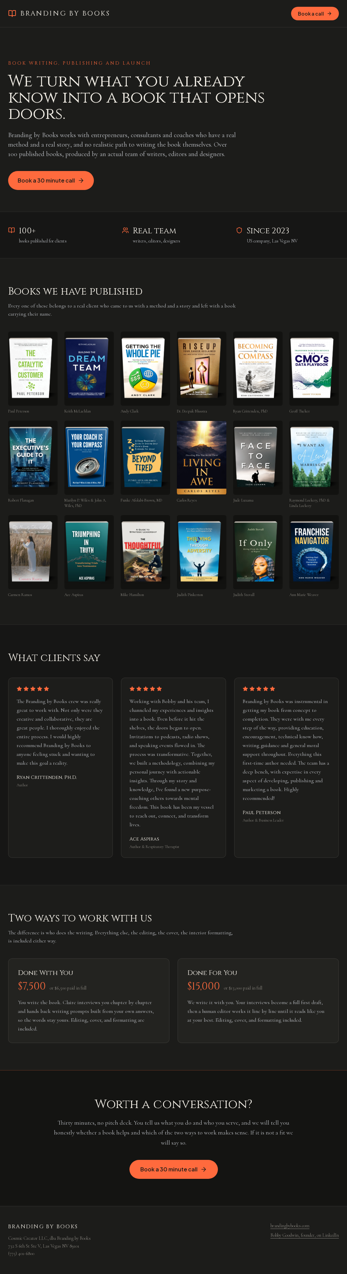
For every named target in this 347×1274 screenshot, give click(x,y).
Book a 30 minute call (46, 180)
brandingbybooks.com (289, 1226)
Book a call (311, 13)
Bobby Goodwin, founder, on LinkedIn (304, 1235)
